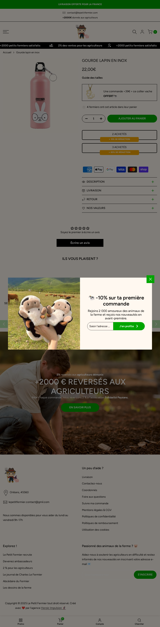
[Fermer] (150, 279)
